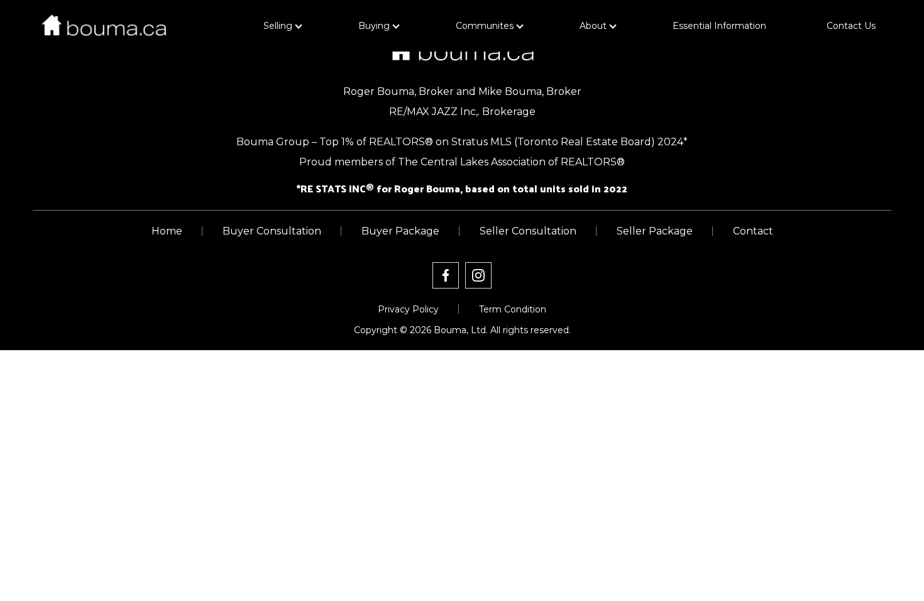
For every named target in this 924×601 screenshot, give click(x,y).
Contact (753, 231)
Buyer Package (400, 231)
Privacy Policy (408, 309)
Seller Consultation (528, 231)
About (593, 25)
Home (166, 231)
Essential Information (719, 25)
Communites (485, 25)
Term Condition (512, 309)
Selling (277, 25)
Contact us (851, 25)
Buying (374, 25)
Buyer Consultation (272, 231)
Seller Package (655, 231)
